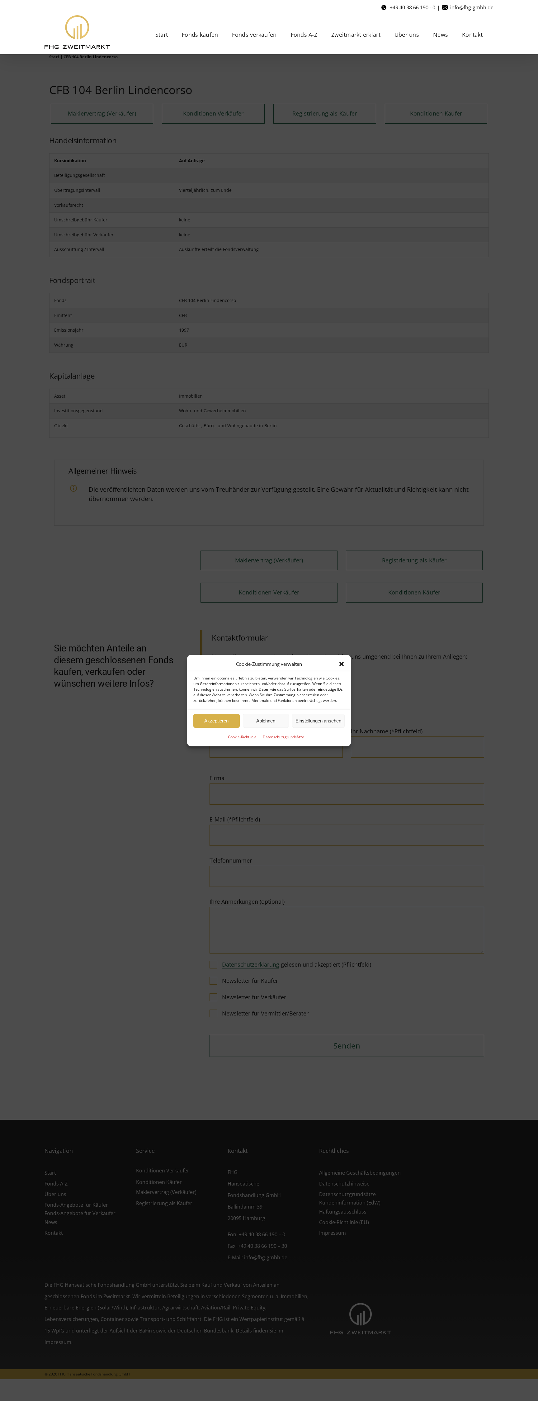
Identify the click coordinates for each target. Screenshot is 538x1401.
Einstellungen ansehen (318, 720)
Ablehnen (265, 720)
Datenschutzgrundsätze (283, 737)
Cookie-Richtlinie (242, 737)
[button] (341, 664)
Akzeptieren (216, 720)
